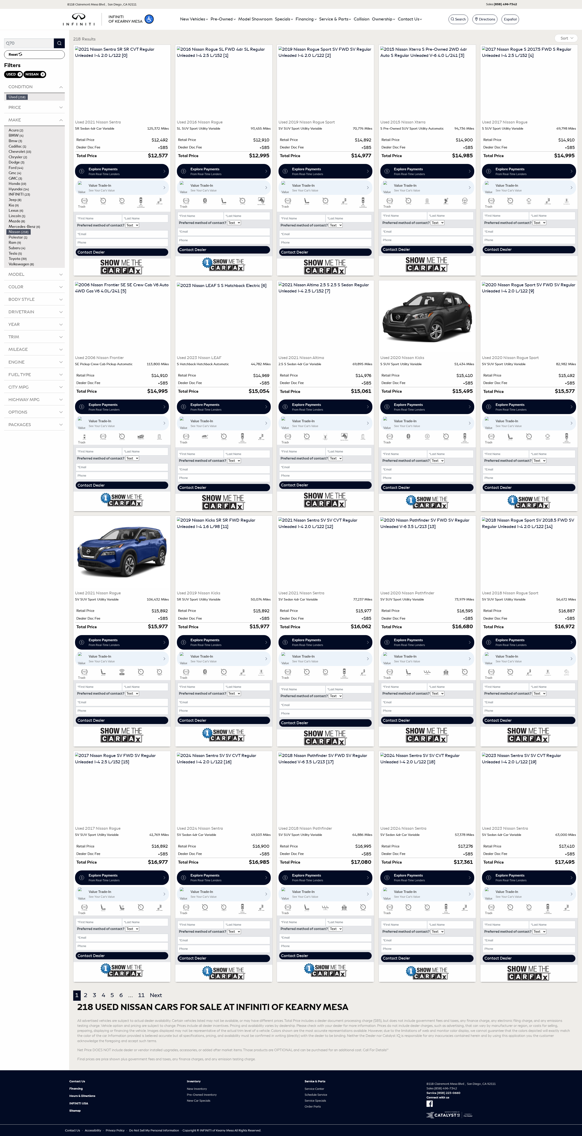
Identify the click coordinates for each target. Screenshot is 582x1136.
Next (156, 995)
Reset (14, 55)
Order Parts (313, 1106)
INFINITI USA (78, 1103)
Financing (76, 1089)
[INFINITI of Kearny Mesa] (103, 18)
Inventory (194, 1081)
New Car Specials (198, 1100)
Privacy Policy (115, 1130)
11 (141, 995)
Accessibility (93, 1130)
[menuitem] (35, 97)
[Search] (59, 43)
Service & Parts (315, 1081)
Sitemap (75, 1111)
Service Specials (315, 1100)
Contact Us (77, 1081)
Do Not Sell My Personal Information (154, 1130)
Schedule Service (316, 1094)
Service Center (314, 1089)
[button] (149, 19)
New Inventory (197, 1089)
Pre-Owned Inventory (202, 1094)
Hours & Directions (82, 1096)
